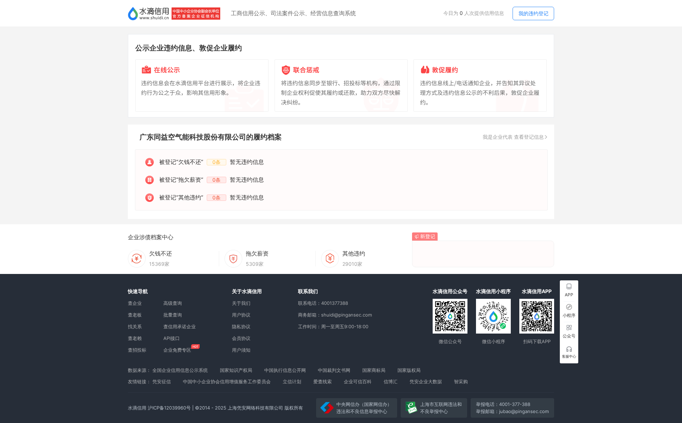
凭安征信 (161, 381)
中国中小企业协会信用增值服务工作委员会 (227, 381)
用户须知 (241, 350)
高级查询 (172, 303)
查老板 (135, 315)
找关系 (135, 326)
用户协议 (241, 315)
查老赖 (135, 338)
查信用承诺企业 (179, 326)
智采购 (461, 381)
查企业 (135, 303)
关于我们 (241, 303)
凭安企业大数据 (426, 381)
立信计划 (292, 381)
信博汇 (390, 381)
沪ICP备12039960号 (169, 408)
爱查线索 (322, 381)
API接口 (171, 338)
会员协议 (241, 338)
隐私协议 (241, 326)
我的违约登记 (533, 13)
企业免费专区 (177, 350)
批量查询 (172, 315)
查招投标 (137, 350)
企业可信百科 (358, 381)
